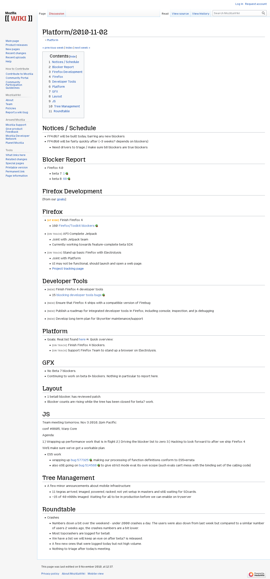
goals (61, 199)
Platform (52, 40)
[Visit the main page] (18, 17)
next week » (82, 47)
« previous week (53, 47)
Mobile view (96, 573)
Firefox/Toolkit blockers (76, 226)
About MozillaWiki (73, 573)
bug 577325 (80, 460)
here (82, 339)
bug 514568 (88, 465)
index (69, 47)
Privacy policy (50, 573)
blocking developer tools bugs (79, 295)
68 (65, 179)
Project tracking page (68, 268)
